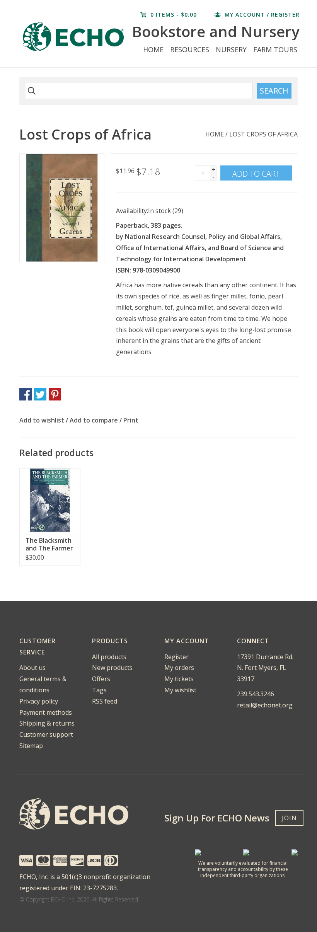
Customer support (46, 734)
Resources (189, 49)
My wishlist (180, 690)
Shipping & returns (47, 723)
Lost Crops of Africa (263, 134)
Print (130, 420)
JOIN (289, 818)
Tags (99, 690)
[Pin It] (55, 394)
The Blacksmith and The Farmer (49, 544)
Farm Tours (275, 49)
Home (153, 49)
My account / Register (261, 14)
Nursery (231, 49)
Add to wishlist (41, 420)
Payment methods (45, 712)
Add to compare (94, 420)
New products (112, 667)
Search (274, 90)
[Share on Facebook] (25, 394)
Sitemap (31, 745)
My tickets (179, 679)
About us (32, 667)
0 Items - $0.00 (173, 14)
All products (109, 657)
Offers (101, 679)
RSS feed (104, 701)
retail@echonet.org (265, 705)
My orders (179, 667)
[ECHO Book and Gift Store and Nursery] (75, 36)
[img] (31, 91)
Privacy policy (38, 701)
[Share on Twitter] (40, 394)
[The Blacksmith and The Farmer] (49, 500)
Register (176, 657)
